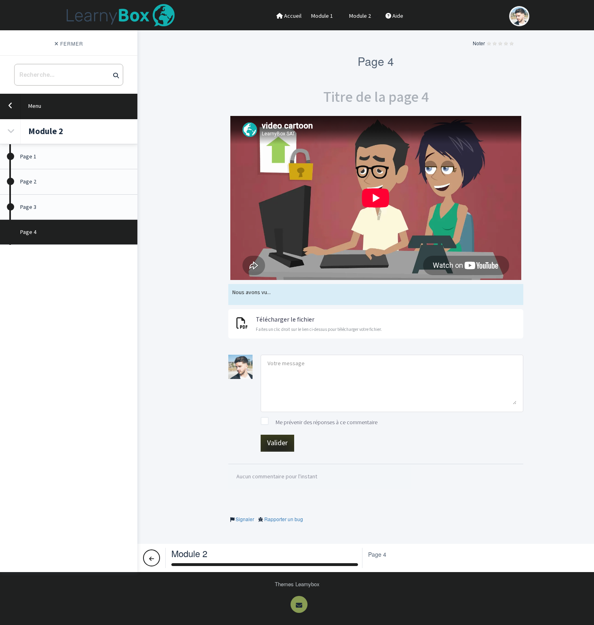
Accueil (292, 16)
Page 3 (28, 207)
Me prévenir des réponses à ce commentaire (325, 422)
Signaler (245, 519)
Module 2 (360, 16)
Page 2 (28, 181)
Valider (277, 443)
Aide (397, 16)
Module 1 (322, 16)
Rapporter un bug (283, 519)
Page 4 (28, 232)
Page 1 (28, 156)
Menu (34, 106)
